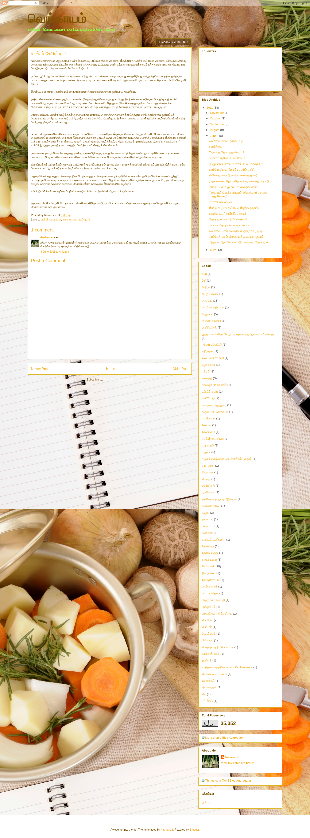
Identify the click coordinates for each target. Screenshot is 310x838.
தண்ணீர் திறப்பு (211, 506)
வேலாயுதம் (208, 680)
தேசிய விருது (210, 553)
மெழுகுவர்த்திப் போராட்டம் (217, 647)
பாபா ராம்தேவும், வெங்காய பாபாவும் (230, 225)
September (218, 124)
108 (204, 273)
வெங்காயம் (57, 18)
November (217, 112)
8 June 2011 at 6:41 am (54, 251)
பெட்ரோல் (207, 620)
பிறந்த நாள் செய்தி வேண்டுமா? (228, 219)
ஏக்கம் (206, 371)
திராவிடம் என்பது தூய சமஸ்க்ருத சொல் (233, 187)
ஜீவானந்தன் (209, 687)
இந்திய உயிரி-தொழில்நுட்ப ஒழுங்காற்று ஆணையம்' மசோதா (238, 334)
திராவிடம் (207, 519)
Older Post (180, 369)
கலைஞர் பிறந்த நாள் (214, 384)
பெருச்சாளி (209, 633)
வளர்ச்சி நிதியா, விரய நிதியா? (228, 158)
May (213, 249)
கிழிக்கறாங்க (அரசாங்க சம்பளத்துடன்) (233, 175)
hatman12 (167, 829)
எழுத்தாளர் (208, 364)
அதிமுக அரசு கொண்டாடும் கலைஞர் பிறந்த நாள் (239, 242)
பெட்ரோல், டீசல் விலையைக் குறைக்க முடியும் (236, 231)
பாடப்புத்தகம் (209, 586)
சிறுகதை (207, 472)
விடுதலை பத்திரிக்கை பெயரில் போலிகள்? (227, 667)
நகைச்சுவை (69, 219)
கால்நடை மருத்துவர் (214, 405)
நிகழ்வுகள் (84, 219)
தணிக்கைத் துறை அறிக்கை (219, 499)
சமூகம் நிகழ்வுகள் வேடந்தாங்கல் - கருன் (227, 458)
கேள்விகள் (208, 432)
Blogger (194, 829)
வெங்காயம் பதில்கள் (214, 674)
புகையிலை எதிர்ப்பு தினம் (217, 613)
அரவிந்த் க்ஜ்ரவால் (213, 307)
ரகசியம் (207, 660)
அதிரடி (206, 287)
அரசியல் (207, 300)
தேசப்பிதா (208, 546)
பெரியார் (207, 626)
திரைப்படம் (208, 526)
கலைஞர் (207, 378)
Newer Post (40, 369)
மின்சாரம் (207, 640)
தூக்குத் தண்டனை (213, 539)
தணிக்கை (215, 146)
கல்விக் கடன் (210, 391)
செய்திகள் (208, 485)
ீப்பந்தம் (207, 700)
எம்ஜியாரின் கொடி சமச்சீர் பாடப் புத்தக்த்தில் (236, 164)
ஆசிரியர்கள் (209, 327)
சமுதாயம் (208, 445)
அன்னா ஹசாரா (211, 320)
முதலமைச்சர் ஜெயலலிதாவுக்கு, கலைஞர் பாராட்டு (239, 181)
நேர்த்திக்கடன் (211, 580)
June (213, 135)
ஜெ (204, 694)
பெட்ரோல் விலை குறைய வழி (226, 140)
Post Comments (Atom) (118, 379)
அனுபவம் (207, 314)
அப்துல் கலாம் (210, 294)
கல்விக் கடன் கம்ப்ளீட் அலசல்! (227, 213)
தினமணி (207, 532)
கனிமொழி (208, 398)
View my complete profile (237, 762)
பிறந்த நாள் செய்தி (213, 600)
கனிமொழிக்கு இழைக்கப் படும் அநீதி (232, 169)
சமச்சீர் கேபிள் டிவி (220, 202)
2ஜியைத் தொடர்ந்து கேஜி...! (226, 152)
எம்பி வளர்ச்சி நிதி (213, 358)
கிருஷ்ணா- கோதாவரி (215, 412)
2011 (210, 107)
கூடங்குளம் (208, 418)
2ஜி (204, 280)
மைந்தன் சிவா (211, 653)
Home (110, 369)
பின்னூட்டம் (209, 606)
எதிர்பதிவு (208, 351)
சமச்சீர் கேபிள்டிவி (51, 219)
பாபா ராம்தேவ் (210, 593)
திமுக (205, 512)
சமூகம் (206, 452)
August (215, 129)
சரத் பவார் (208, 465)
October (216, 118)
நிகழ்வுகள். (209, 573)
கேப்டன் (206, 425)
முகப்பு (206, 802)
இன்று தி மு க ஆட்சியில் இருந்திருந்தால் (234, 208)
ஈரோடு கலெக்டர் (212, 344)
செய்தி (206, 479)
